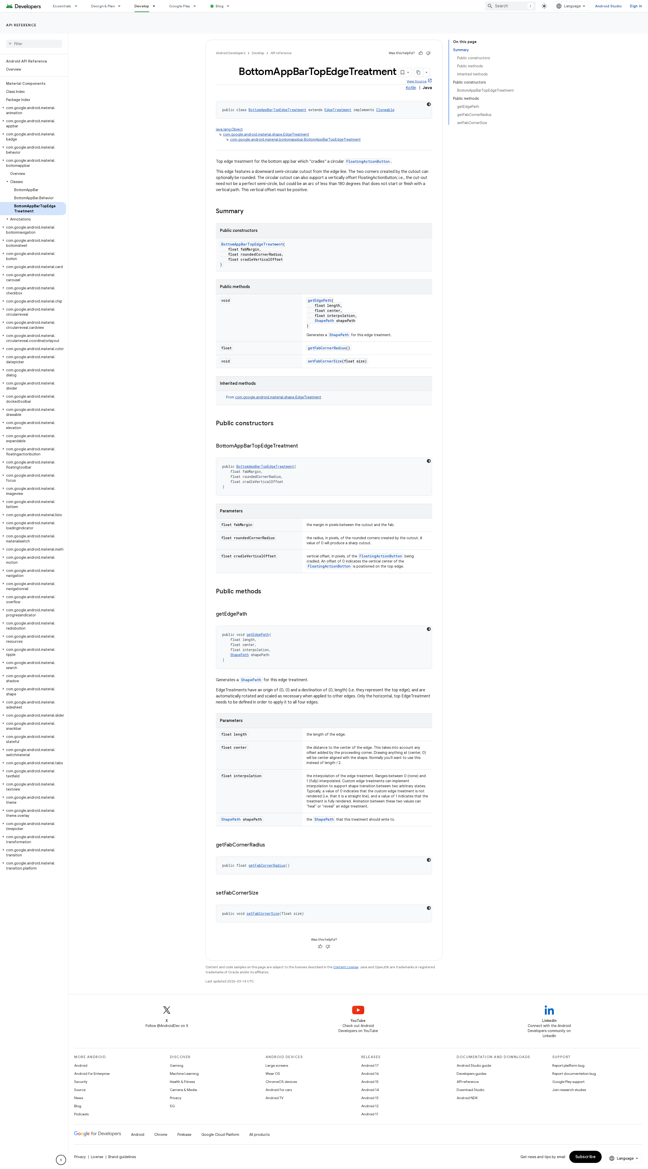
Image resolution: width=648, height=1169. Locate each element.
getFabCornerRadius (327, 348)
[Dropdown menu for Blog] (230, 6)
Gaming (176, 1065)
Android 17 (370, 1065)
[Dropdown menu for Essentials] (78, 6)
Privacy (175, 1098)
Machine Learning (184, 1073)
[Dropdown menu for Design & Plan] (121, 6)
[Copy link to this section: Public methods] (266, 592)
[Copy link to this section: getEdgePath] (252, 614)
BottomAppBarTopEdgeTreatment (277, 109)
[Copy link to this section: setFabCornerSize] (263, 893)
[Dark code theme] (429, 104)
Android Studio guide (474, 1065)
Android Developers (230, 53)
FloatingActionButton (368, 161)
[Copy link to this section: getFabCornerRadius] (270, 845)
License (97, 1157)
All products (259, 1134)
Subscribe (585, 1156)
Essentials (62, 6)
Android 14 (370, 1089)
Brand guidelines (122, 1157)
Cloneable (385, 109)
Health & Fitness (182, 1081)
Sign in (636, 6)
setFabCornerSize (325, 361)
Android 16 (370, 1073)
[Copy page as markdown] (418, 72)
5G (172, 1106)
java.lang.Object (229, 129)
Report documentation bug (574, 1073)
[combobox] (510, 6)
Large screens (277, 1065)
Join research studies (569, 1089)
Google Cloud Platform (220, 1134)
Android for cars (279, 1089)
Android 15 (370, 1081)
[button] (33, 110)
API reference (21, 25)
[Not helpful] (428, 53)
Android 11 (369, 1114)
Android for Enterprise (92, 1073)
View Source (417, 81)
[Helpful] (420, 53)
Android (80, 1065)
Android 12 (370, 1106)
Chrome (160, 1134)
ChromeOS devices (281, 1081)
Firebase (184, 1134)
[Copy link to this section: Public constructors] (279, 424)
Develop (141, 6)
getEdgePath (320, 300)
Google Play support (568, 1081)
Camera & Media (183, 1089)
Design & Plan (103, 6)
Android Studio (608, 6)
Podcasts (81, 1114)
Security (80, 1081)
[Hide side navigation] (61, 1160)
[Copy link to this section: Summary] (249, 212)
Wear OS (273, 1073)
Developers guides (471, 1073)
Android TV (275, 1098)
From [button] (273, 397)
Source (80, 1089)
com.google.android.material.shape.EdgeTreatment (266, 134)
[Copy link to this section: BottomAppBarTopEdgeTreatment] (303, 446)
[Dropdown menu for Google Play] (197, 6)
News (78, 1098)
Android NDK (467, 1098)
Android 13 (369, 1098)
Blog (220, 6)
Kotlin (411, 87)
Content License (345, 967)
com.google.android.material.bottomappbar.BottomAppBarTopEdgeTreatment (295, 139)
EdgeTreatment (338, 109)
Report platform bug (568, 1065)
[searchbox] (34, 44)
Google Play (179, 6)
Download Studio (470, 1089)
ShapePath (324, 320)
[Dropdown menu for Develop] (156, 6)
